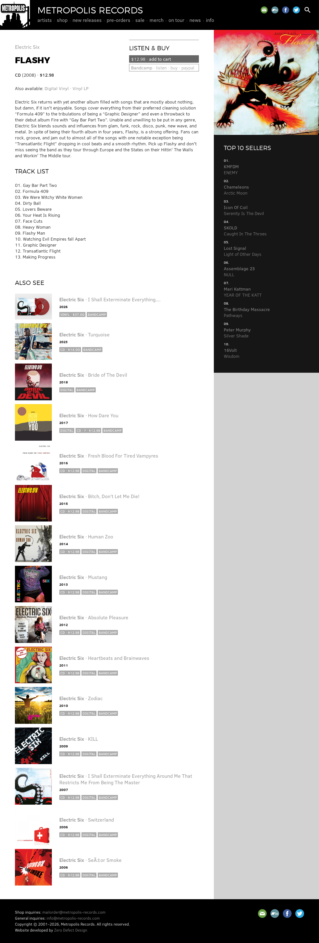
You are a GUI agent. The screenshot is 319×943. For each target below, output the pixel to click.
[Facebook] (285, 9)
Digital (51, 88)
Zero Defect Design (70, 930)
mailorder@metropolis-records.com (73, 912)
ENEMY (231, 169)
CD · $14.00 (70, 349)
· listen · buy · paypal (162, 68)
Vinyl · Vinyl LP (73, 88)
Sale (140, 20)
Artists (44, 20)
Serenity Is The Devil (244, 210)
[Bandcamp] (274, 9)
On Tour (176, 20)
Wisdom (231, 353)
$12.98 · (151, 59)
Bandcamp (97, 314)
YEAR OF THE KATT (243, 292)
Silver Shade (237, 333)
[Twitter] (296, 9)
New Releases (87, 20)
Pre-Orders (118, 20)
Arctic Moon (236, 190)
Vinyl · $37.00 (72, 314)
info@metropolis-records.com (73, 918)
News (195, 20)
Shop (62, 20)
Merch (156, 20)
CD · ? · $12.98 (88, 430)
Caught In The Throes (245, 231)
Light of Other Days (242, 251)
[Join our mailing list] (264, 9)
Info (210, 20)
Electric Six (27, 46)
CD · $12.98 (69, 470)
